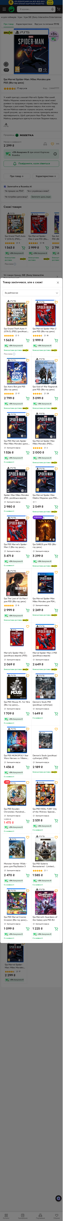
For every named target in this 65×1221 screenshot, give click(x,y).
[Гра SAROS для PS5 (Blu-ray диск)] (46, 529)
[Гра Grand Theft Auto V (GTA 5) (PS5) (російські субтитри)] (17, 313)
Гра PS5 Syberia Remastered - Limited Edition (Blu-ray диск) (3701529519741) (43, 865)
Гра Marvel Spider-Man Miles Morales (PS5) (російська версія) (44, 443)
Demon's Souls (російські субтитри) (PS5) (45, 757)
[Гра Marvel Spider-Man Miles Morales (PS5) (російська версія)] (46, 425)
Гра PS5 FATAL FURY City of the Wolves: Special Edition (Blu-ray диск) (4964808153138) (45, 811)
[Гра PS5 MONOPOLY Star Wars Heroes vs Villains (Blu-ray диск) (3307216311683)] (17, 740)
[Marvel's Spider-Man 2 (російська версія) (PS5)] (17, 637)
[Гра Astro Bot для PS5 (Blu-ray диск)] (17, 371)
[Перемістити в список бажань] (27, 302)
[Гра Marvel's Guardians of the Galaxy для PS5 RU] (46, 901)
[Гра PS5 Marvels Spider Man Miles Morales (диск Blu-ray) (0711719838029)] (17, 425)
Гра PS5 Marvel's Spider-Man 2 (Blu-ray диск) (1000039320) (15, 546)
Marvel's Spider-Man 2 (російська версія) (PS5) (15, 654)
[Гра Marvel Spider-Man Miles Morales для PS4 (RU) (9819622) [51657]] (46, 583)
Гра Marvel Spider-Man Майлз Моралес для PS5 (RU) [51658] (45, 497)
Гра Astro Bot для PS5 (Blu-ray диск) (14, 388)
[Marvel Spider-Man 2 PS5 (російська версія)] (46, 637)
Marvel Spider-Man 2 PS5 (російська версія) (45, 654)
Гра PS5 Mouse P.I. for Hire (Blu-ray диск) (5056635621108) (17, 704)
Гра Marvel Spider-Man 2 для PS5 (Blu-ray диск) (44, 330)
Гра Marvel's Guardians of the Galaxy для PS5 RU (45, 918)
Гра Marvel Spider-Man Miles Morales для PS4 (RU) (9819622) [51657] (44, 600)
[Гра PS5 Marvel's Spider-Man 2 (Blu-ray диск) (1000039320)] (17, 529)
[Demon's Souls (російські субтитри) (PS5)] (46, 740)
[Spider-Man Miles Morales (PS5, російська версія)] (17, 479)
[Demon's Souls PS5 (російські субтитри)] (46, 686)
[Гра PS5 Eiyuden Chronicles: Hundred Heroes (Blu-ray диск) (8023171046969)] (17, 793)
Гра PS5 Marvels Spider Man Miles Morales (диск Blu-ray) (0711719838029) (16, 443)
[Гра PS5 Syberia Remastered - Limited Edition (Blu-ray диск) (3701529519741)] (46, 848)
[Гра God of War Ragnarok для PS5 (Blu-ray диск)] (46, 371)
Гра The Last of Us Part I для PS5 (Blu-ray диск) (16, 600)
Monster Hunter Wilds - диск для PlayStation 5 (15, 865)
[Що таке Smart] (25, 350)
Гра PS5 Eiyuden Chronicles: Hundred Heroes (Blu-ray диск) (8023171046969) (14, 811)
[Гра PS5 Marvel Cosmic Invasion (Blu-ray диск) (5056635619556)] (17, 901)
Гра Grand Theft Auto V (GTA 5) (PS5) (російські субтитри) (15, 330)
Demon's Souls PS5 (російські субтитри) (42, 703)
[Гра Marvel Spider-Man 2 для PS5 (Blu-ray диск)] (46, 313)
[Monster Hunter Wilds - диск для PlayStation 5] (17, 848)
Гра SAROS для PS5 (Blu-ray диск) (45, 546)
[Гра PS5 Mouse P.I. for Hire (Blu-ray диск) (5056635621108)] (17, 686)
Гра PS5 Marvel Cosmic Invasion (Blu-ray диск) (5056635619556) (15, 919)
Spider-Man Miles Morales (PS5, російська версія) (16, 496)
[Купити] (27, 340)
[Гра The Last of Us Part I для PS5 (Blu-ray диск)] (17, 583)
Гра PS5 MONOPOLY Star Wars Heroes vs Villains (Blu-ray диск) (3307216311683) (16, 757)
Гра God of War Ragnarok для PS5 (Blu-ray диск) (45, 388)
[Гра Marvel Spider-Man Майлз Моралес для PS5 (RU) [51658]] (46, 479)
